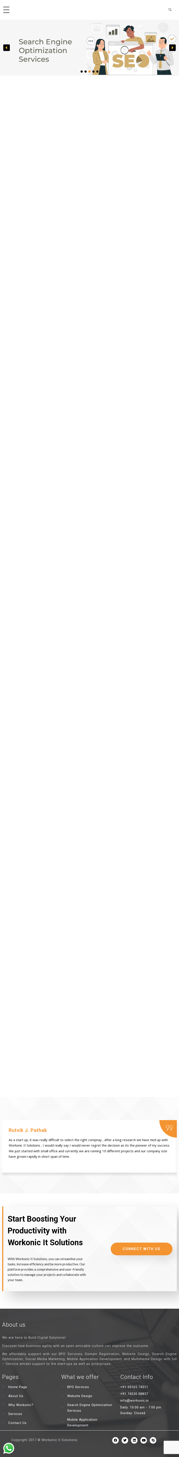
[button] (6, 47)
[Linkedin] (134, 1440)
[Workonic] (89, 9)
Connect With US (141, 1249)
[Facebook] (115, 1440)
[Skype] (153, 1440)
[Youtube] (143, 1440)
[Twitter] (125, 1440)
